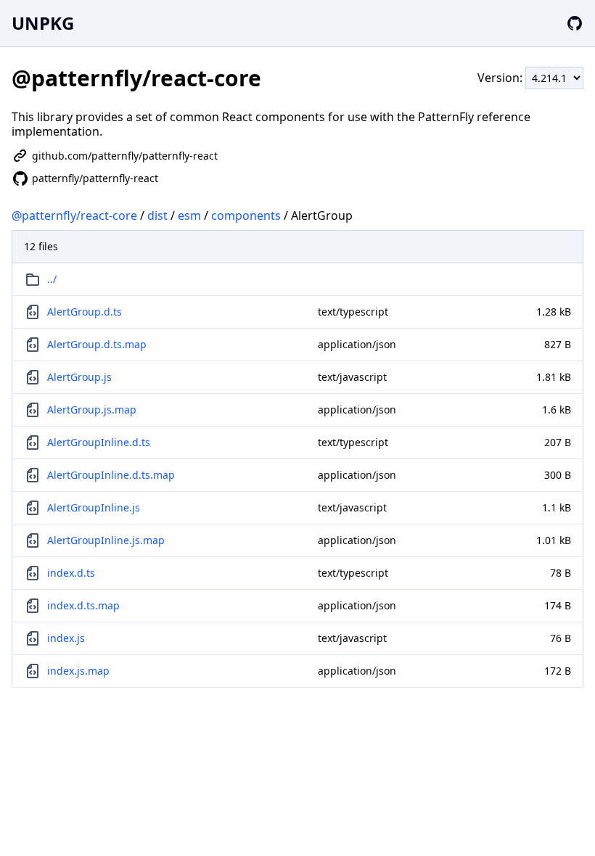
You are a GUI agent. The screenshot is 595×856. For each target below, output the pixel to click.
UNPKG (43, 23)
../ (52, 279)
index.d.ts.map (83, 605)
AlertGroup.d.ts (84, 311)
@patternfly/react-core (74, 215)
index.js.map (78, 671)
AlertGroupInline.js (93, 507)
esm (189, 215)
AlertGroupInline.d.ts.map (111, 475)
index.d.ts (71, 573)
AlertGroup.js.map (91, 409)
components (246, 215)
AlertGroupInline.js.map (106, 540)
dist (157, 215)
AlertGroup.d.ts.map (97, 344)
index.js (66, 638)
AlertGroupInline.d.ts (98, 442)
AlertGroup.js (79, 377)
